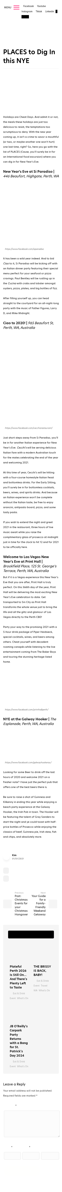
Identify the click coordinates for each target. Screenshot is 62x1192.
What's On (22, 998)
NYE (14, 878)
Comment (10, 1105)
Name (8, 1147)
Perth (23, 878)
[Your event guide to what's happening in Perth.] (17, 33)
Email (26, 1147)
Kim (14, 855)
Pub (33, 878)
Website (45, 1147)
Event (13, 998)
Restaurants (46, 878)
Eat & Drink (17, 870)
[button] (7, 7)
